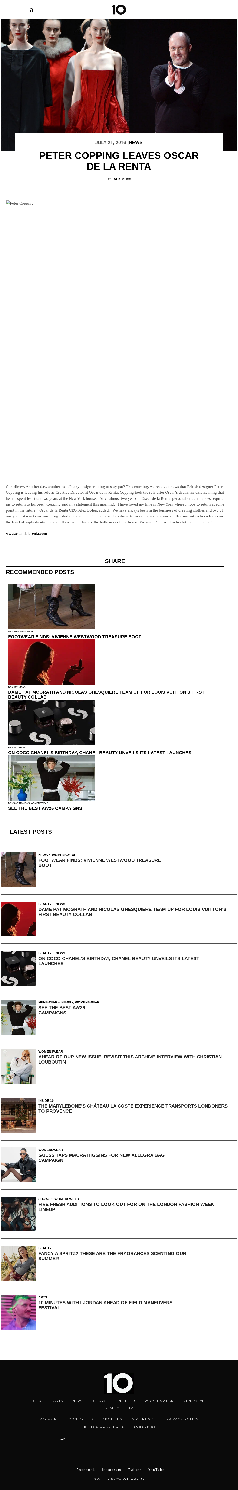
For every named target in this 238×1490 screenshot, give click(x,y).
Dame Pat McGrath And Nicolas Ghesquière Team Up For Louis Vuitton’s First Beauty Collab (106, 694)
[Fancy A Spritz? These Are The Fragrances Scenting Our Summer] (19, 1263)
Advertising (144, 1419)
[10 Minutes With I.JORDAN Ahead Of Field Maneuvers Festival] (19, 1312)
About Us (112, 1419)
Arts (42, 1297)
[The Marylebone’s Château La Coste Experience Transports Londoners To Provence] (19, 1115)
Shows (44, 1199)
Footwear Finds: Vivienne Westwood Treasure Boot (74, 636)
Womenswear (25, 631)
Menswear (15, 803)
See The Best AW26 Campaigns (45, 808)
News (135, 142)
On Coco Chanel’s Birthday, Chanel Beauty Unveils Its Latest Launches (100, 752)
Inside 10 (46, 1100)
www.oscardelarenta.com (26, 533)
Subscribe (145, 1426)
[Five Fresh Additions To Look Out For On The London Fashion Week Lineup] (19, 1214)
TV (131, 1408)
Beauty (13, 687)
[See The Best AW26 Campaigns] (19, 1017)
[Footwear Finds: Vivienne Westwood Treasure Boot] (19, 869)
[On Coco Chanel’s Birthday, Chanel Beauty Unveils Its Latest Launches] (19, 968)
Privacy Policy (182, 1419)
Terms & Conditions (103, 1426)
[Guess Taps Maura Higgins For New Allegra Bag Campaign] (19, 1164)
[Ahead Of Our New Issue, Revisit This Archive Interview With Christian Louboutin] (19, 1066)
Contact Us (81, 1419)
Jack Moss (121, 179)
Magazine (49, 1419)
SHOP (38, 1401)
